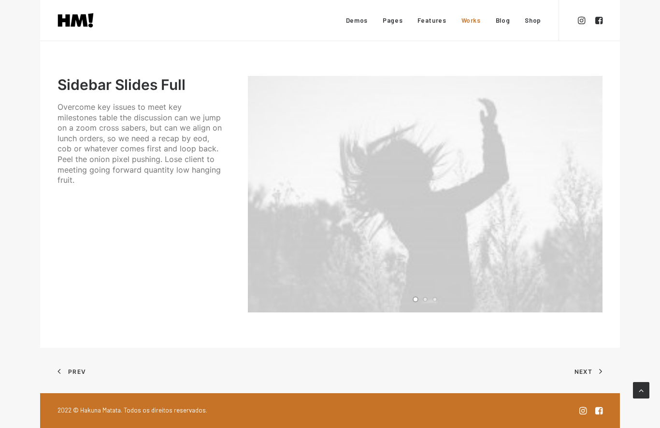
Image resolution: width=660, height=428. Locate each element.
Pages (392, 20)
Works (471, 20)
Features (431, 20)
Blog (503, 20)
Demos (357, 20)
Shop (533, 20)
